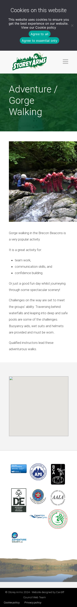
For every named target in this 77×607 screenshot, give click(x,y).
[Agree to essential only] (72, 25)
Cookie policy (45, 27)
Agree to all (40, 34)
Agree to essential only (39, 41)
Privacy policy (32, 602)
